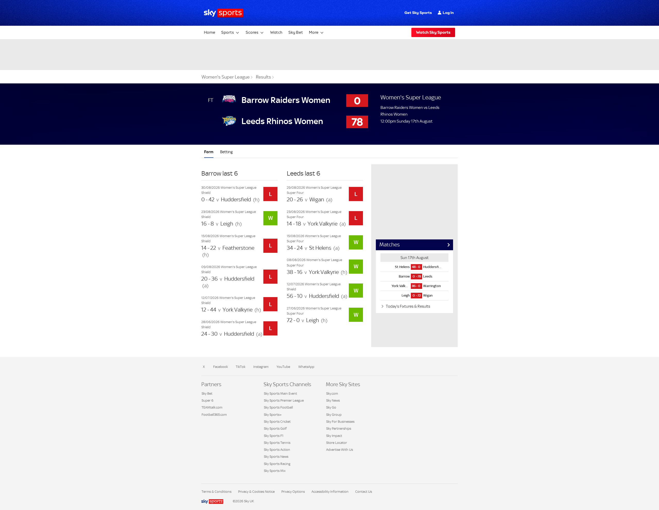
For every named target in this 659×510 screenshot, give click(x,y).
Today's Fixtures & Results (407, 306)
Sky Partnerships (338, 428)
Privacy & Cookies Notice (256, 492)
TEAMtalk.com (212, 407)
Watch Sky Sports (433, 32)
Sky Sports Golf (275, 428)
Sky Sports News (276, 457)
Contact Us (363, 492)
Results (263, 77)
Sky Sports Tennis (277, 443)
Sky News (333, 400)
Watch (276, 32)
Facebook (220, 367)
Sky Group (334, 415)
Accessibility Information (330, 492)
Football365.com (214, 415)
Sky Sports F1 (273, 436)
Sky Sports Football (278, 407)
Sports (227, 32)
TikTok (240, 367)
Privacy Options (293, 492)
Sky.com (332, 393)
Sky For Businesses (340, 421)
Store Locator (336, 443)
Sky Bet (295, 32)
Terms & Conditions (216, 492)
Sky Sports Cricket (277, 421)
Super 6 (207, 400)
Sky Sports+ (273, 415)
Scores (252, 32)
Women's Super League (226, 77)
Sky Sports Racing (277, 464)
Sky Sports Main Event (280, 393)
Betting (226, 152)
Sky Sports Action (277, 450)
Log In (448, 12)
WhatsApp (306, 367)
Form (208, 152)
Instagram (260, 367)
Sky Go (331, 407)
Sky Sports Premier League (284, 400)
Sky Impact (334, 436)
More (313, 32)
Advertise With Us (339, 450)
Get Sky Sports (418, 12)
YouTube (283, 367)
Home (209, 32)
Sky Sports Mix (274, 471)
